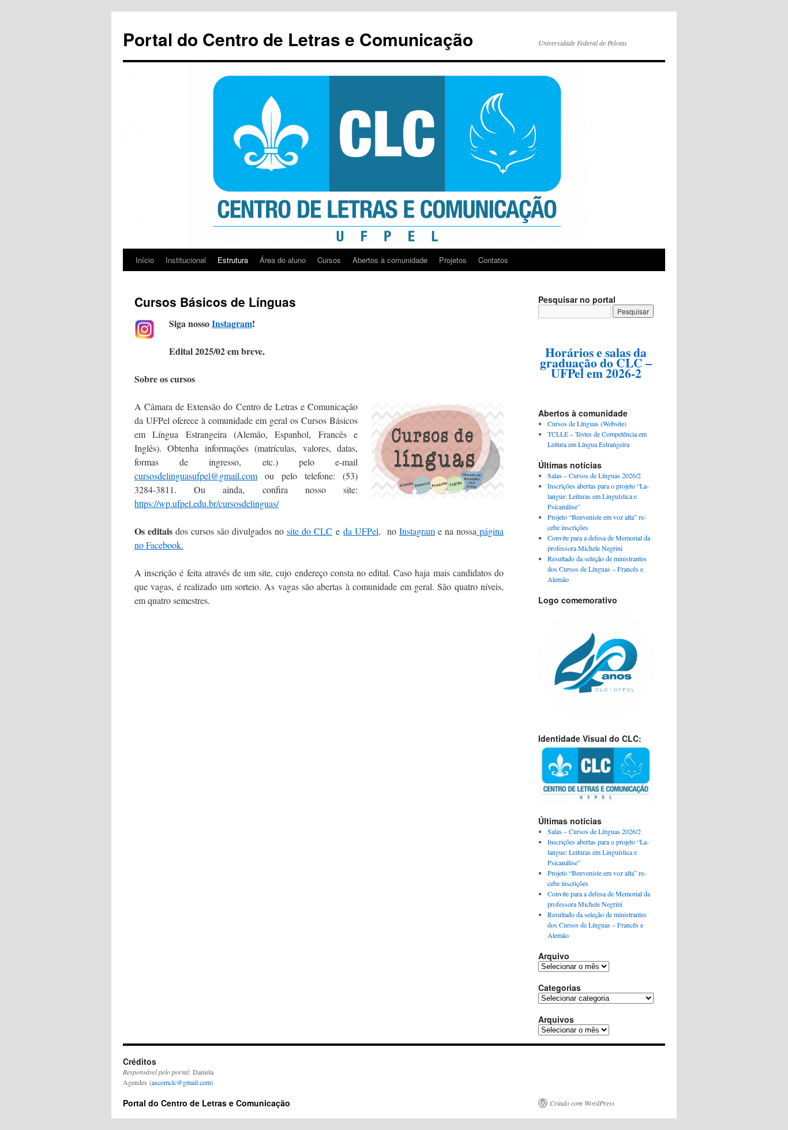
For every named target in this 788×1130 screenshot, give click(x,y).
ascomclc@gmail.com (181, 1082)
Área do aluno (283, 259)
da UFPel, (362, 531)
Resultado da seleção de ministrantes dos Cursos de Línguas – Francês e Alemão (597, 569)
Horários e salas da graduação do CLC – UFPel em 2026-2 (596, 362)
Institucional (186, 259)
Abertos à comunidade (389, 259)
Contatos (493, 259)
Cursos (329, 259)
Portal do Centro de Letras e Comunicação (298, 39)
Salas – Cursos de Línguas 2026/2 (594, 475)
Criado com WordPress (582, 1103)
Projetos (453, 259)
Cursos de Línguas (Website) (586, 423)
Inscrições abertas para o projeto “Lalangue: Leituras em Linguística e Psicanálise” (598, 496)
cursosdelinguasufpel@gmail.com (195, 476)
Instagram (232, 323)
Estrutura (232, 259)
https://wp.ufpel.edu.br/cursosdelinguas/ (206, 503)
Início (145, 259)
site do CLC (309, 531)
